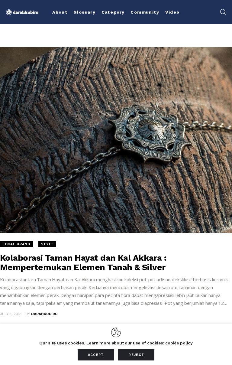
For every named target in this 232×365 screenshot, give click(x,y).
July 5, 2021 (10, 314)
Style (47, 244)
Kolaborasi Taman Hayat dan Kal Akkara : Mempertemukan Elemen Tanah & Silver (83, 262)
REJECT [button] (136, 355)
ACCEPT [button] (96, 355)
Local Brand (16, 244)
